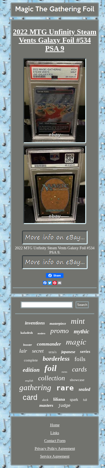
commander (49, 344)
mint (78, 321)
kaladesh (27, 333)
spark (74, 399)
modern (41, 333)
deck (45, 400)
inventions (35, 322)
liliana (59, 399)
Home (55, 425)
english (29, 380)
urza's (52, 352)
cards (79, 369)
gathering (35, 387)
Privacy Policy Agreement (55, 448)
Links (54, 433)
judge (64, 405)
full (85, 400)
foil (50, 368)
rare (65, 388)
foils (79, 359)
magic (76, 341)
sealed (84, 389)
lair (23, 351)
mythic (81, 331)
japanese (68, 352)
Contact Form (54, 441)
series (85, 351)
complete (31, 360)
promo (59, 331)
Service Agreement (54, 456)
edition (31, 370)
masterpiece (58, 323)
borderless (56, 358)
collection (51, 378)
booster (27, 345)
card (30, 397)
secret (38, 351)
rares (64, 371)
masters (46, 405)
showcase (77, 380)
